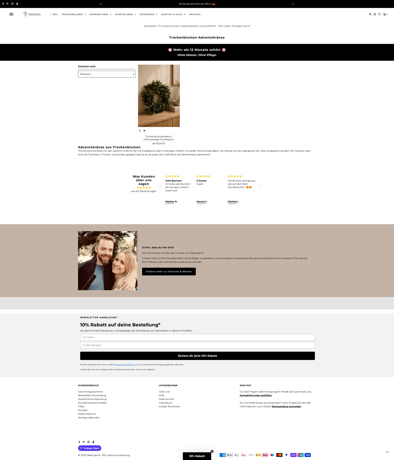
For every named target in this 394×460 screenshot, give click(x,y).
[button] (161, 187)
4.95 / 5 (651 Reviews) (217, 3)
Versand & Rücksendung (92, 399)
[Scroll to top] (387, 451)
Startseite (150, 26)
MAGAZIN (195, 14)
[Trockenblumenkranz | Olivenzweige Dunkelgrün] (159, 96)
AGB (161, 395)
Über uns (164, 391)
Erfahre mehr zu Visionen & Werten (169, 271)
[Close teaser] (212, 451)
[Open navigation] (11, 14)
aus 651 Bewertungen (144, 191)
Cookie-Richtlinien (169, 406)
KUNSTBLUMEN (124, 14)
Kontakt (82, 410)
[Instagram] (11, 4)
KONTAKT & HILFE (172, 14)
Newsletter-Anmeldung (92, 395)
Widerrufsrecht (87, 413)
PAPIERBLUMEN (99, 14)
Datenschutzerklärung (125, 364)
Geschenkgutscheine (90, 391)
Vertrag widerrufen (89, 417)
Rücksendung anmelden (92, 402)
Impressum (165, 402)
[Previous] (101, 4)
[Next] (293, 4)
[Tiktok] (17, 4)
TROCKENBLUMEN (72, 14)
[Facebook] (3, 4)
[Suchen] (370, 14)
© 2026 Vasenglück (89, 455)
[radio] (140, 130)
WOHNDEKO (147, 14)
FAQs (81, 406)
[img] (144, 187)
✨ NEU (53, 14)
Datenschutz (166, 399)
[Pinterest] (7, 4)
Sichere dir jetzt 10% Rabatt (197, 356)
